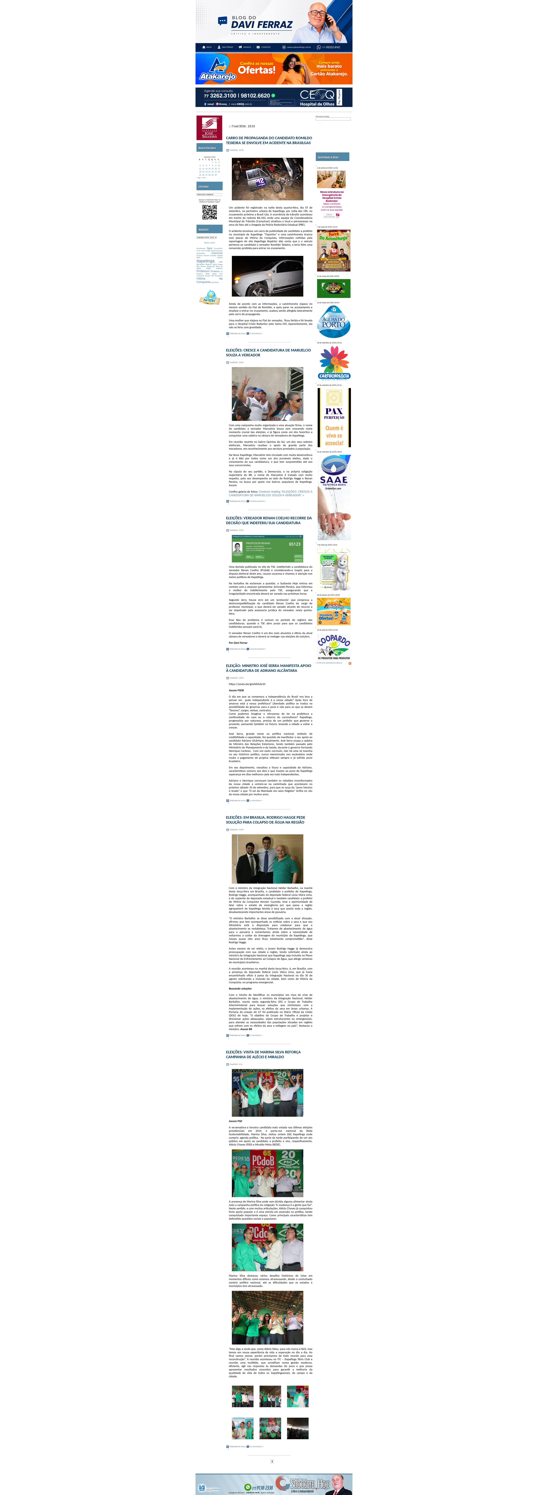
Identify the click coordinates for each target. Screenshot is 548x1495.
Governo (200, 255)
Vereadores (219, 276)
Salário (214, 274)
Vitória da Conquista (210, 280)
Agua (209, 248)
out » (204, 178)
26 (203, 175)
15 (213, 169)
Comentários (218, 248)
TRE (212, 276)
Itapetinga (205, 261)
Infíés (198, 257)
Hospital (220, 255)
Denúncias (219, 251)
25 (200, 175)
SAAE (207, 274)
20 (206, 172)
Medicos (208, 264)
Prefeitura (219, 268)
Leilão (221, 262)
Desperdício (201, 253)
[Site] (299, 48)
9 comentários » (256, 801)
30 (216, 175)
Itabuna (220, 257)
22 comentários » (256, 1447)
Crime (203, 251)
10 (219, 166)
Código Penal (210, 251)
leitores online (209, 243)
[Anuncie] (245, 48)
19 (203, 172)
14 (209, 169)
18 (200, 172)
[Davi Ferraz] (225, 48)
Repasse (200, 274)
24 (219, 172)
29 (213, 175)
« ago (199, 178)
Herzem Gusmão (210, 255)
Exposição (217, 253)
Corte (198, 251)
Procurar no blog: (322, 117)
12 (203, 169)
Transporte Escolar (203, 276)
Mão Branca (201, 266)
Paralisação (211, 266)
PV (222, 271)
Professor (203, 271)
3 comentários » (256, 334)
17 (219, 169)
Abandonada (201, 248)
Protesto (215, 271)
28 (209, 175)
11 (200, 169)
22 (213, 172)
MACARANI (201, 264)
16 (216, 169)
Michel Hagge (218, 264)
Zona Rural (214, 282)
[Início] (207, 48)
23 (216, 172)
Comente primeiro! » (258, 501)
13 (206, 169)
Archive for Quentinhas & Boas (329, 663)
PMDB (208, 268)
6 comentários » (256, 1035)
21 (209, 172)
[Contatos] (266, 48)
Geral (243, 334)
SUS (221, 274)
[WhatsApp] (334, 48)
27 (206, 175)
